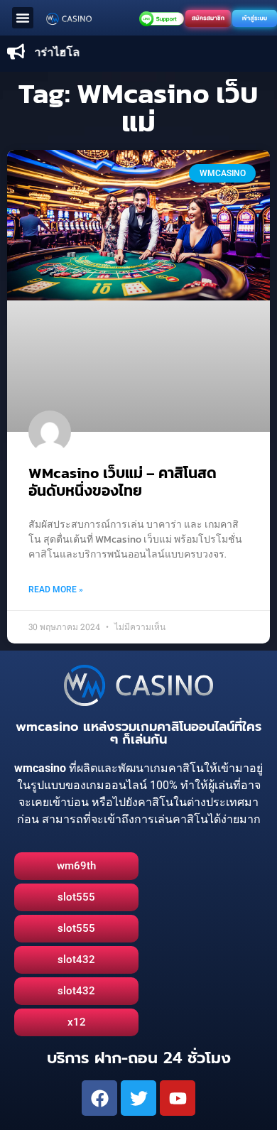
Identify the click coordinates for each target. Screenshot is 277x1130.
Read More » (55, 589)
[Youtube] (177, 1098)
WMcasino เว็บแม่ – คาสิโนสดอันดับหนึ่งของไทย (122, 481)
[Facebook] (99, 1098)
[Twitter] (138, 1098)
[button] (22, 17)
